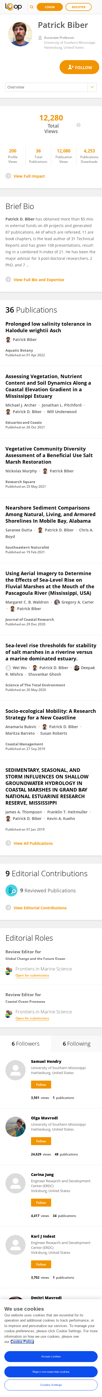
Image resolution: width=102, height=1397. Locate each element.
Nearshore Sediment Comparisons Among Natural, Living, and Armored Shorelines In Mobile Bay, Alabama (50, 514)
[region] (51, 1348)
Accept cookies (51, 1356)
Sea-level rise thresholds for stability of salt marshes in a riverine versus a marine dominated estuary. (50, 652)
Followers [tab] (25, 1043)
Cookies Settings (51, 1384)
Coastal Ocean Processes (25, 1001)
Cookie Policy (22, 1342)
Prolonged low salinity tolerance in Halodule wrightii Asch (48, 327)
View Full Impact (29, 176)
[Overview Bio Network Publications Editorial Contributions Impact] (51, 87)
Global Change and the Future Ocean (35, 958)
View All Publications (33, 843)
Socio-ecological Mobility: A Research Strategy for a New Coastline (50, 714)
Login (50, 7)
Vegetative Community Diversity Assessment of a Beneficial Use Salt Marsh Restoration (49, 455)
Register (78, 7)
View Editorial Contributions (40, 907)
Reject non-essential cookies (51, 1371)
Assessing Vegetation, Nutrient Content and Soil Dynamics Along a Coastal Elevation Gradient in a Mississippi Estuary (48, 386)
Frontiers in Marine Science (44, 969)
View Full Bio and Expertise (39, 279)
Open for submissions (32, 975)
